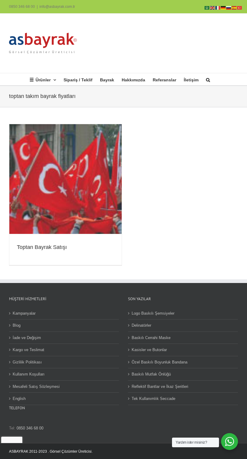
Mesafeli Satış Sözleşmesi (36, 386)
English (19, 398)
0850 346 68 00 (22, 7)
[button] (208, 79)
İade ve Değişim (27, 337)
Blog (16, 325)
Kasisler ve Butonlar (149, 349)
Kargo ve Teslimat (28, 349)
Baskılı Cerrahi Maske (151, 337)
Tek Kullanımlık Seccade (153, 398)
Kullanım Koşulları (29, 374)
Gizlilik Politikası (27, 362)
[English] (212, 7)
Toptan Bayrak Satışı (42, 247)
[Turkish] (239, 7)
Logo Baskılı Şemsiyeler (153, 313)
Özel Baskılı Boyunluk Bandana (159, 362)
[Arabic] (207, 7)
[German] (223, 7)
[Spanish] (234, 7)
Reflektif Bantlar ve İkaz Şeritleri (160, 386)
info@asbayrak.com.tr (57, 7)
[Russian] (229, 7)
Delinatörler (141, 325)
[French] (218, 7)
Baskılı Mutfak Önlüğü (151, 374)
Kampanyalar (24, 313)
